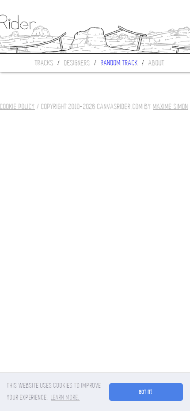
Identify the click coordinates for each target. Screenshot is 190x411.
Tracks (44, 62)
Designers (77, 62)
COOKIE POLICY (17, 106)
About (156, 62)
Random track (119, 62)
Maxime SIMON (170, 106)
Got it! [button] (146, 392)
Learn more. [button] (65, 397)
